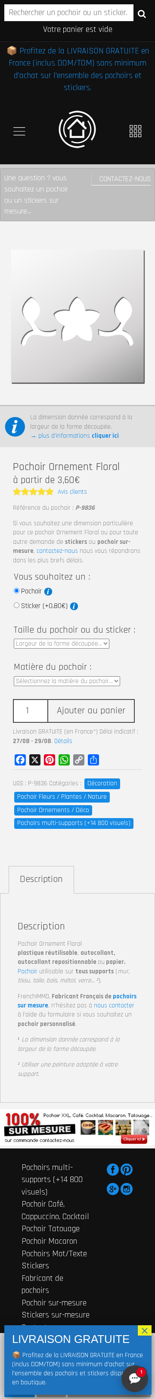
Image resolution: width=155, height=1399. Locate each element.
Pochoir (32, 591)
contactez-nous (57, 551)
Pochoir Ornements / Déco (53, 810)
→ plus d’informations (74, 436)
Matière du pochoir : (52, 667)
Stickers (35, 1265)
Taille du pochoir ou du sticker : (74, 630)
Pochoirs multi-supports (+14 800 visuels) (73, 823)
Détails (63, 741)
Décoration (102, 783)
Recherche (142, 13)
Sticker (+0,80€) (45, 606)
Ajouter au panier (91, 711)
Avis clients (72, 492)
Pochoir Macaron (49, 1241)
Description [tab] (41, 879)
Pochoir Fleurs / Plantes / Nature (62, 796)
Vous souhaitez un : (52, 577)
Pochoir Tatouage (51, 1228)
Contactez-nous (125, 179)
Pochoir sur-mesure (54, 1302)
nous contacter (114, 1005)
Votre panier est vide (77, 29)
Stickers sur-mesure (56, 1315)
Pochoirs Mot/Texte (54, 1253)
